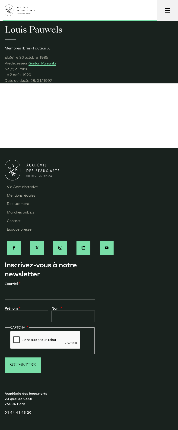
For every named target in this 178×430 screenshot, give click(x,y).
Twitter (37, 248)
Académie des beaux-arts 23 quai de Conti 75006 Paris (26, 399)
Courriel (11, 284)
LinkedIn (83, 248)
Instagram (60, 248)
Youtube (107, 248)
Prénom (11, 308)
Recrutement (18, 203)
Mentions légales (21, 195)
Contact (14, 221)
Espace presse (19, 229)
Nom (55, 308)
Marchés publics (20, 212)
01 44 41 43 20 (18, 413)
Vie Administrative (22, 187)
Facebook (14, 248)
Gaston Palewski (42, 63)
